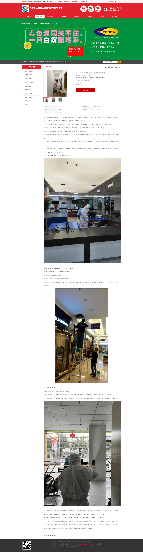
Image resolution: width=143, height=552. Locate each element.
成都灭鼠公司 (28, 71)
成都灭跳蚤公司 (29, 78)
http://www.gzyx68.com (50, 535)
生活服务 (83, 77)
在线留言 (85, 90)
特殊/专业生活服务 (101, 77)
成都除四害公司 (29, 89)
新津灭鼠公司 (28, 93)
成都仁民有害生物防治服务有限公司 (86, 544)
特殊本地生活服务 (91, 77)
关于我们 (63, 16)
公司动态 (76, 16)
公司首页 (28, 16)
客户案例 (89, 16)
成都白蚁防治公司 (29, 82)
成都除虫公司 (28, 75)
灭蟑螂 (27, 101)
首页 (112, 67)
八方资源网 (61, 546)
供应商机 (39, 16)
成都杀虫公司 (28, 86)
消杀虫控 (27, 104)
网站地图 (78, 546)
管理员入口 (72, 546)
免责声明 (67, 546)
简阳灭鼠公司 (28, 97)
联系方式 (114, 16)
